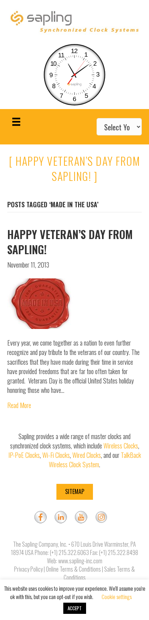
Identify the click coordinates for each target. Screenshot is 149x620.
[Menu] (16, 122)
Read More (19, 405)
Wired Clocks (86, 455)
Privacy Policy (28, 569)
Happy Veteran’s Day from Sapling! (70, 241)
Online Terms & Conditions (73, 569)
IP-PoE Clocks (24, 455)
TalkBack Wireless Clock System (95, 459)
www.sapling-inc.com (80, 560)
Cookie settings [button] (117, 597)
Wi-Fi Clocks (56, 455)
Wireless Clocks (120, 445)
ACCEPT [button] (75, 608)
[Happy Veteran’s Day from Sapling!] (41, 303)
